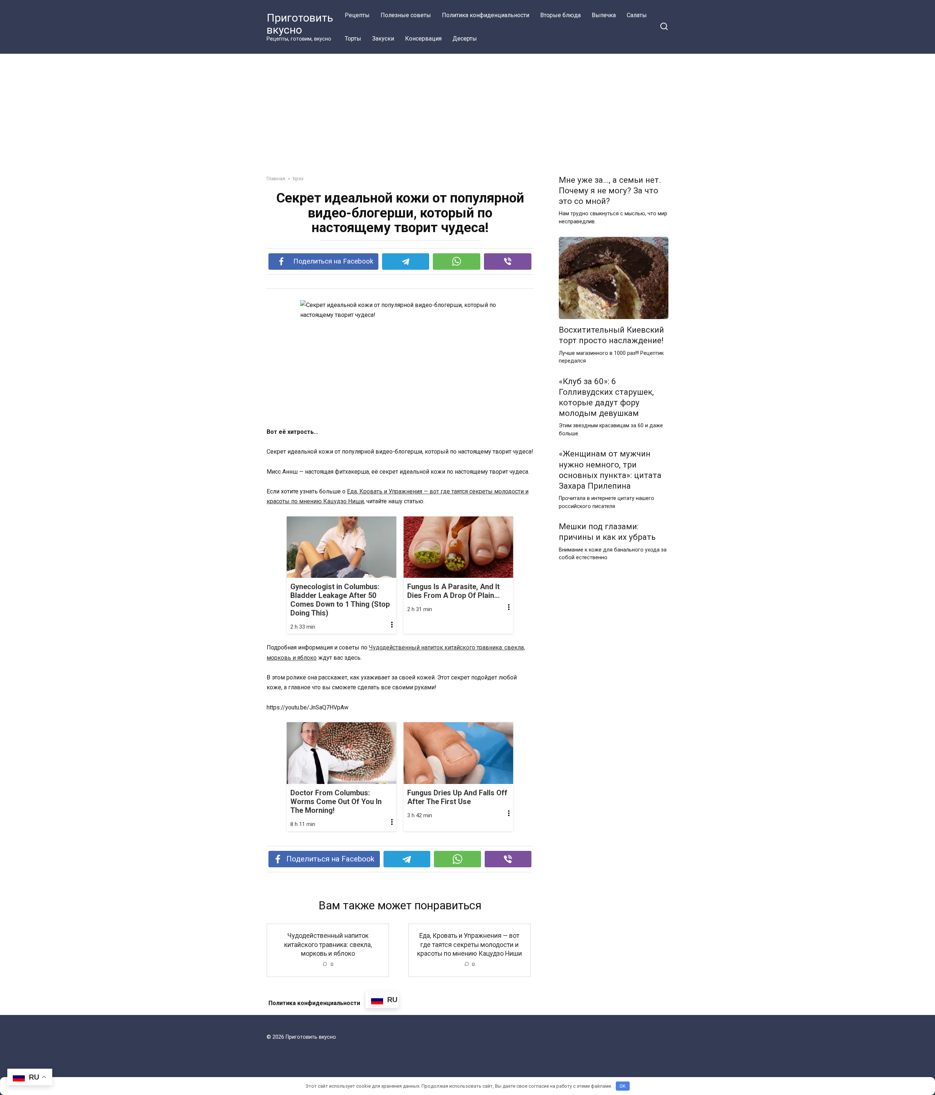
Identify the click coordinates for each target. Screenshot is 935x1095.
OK (622, 1086)
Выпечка (604, 15)
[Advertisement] (467, 120)
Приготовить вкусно (300, 23)
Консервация (423, 38)
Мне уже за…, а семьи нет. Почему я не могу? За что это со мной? (610, 190)
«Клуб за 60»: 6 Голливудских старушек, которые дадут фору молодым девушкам (606, 397)
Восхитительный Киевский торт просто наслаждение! (611, 335)
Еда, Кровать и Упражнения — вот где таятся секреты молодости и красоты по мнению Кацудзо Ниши (469, 944)
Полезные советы (406, 15)
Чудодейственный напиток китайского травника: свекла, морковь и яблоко (328, 944)
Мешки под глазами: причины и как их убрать (607, 532)
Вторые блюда (560, 15)
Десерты (465, 38)
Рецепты (357, 15)
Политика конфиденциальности (485, 15)
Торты (353, 38)
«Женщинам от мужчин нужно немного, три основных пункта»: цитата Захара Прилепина (610, 469)
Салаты (637, 15)
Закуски (383, 38)
